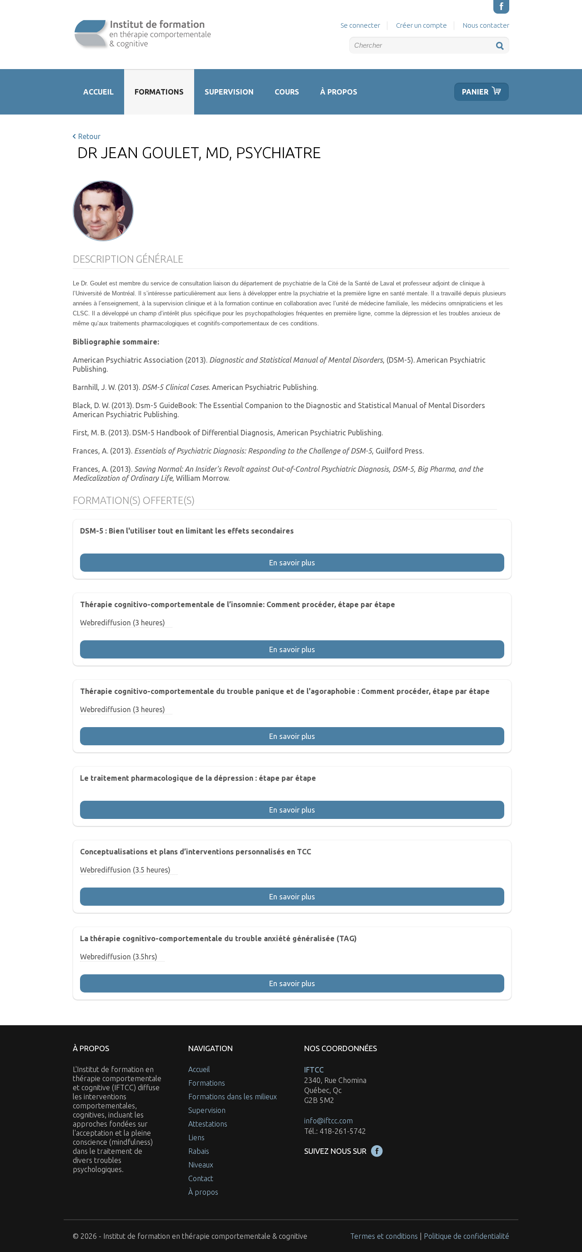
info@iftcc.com (328, 1121)
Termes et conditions (384, 1236)
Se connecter (360, 25)
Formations (159, 92)
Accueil (98, 92)
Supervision (229, 92)
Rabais (198, 1151)
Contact (200, 1178)
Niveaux (200, 1165)
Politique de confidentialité (466, 1236)
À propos (338, 92)
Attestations (207, 1124)
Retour (89, 136)
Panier (475, 92)
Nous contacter (486, 25)
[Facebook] (501, 7)
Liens (196, 1137)
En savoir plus (292, 563)
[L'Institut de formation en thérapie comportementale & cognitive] (142, 34)
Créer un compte (421, 25)
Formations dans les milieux (232, 1096)
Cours (287, 92)
